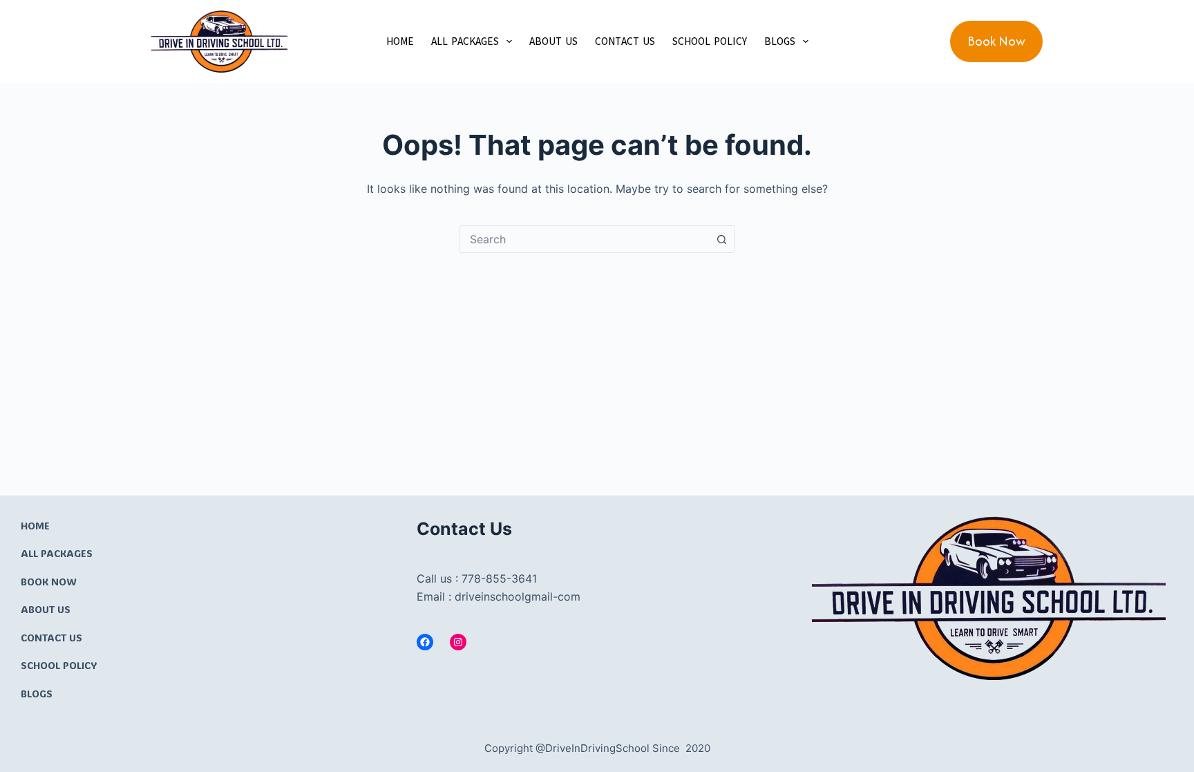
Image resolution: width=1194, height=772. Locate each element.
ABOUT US (553, 41)
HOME (400, 41)
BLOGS (779, 41)
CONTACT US (625, 41)
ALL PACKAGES (465, 41)
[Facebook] (425, 642)
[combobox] (583, 239)
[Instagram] (458, 642)
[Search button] (721, 239)
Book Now (996, 41)
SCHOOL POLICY (709, 41)
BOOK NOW (49, 581)
